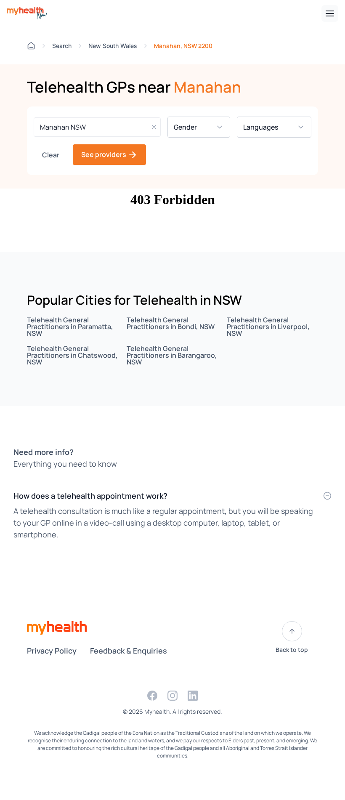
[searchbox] (97, 127)
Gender (191, 127)
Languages (266, 127)
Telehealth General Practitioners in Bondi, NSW (171, 323)
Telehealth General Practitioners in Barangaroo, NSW (172, 355)
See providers (104, 154)
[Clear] (154, 127)
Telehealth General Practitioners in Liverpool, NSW (268, 326)
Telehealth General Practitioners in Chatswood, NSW (72, 355)
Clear (50, 154)
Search (62, 45)
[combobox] (97, 127)
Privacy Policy (52, 651)
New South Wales (112, 45)
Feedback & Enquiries (128, 651)
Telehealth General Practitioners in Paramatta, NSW (70, 326)
